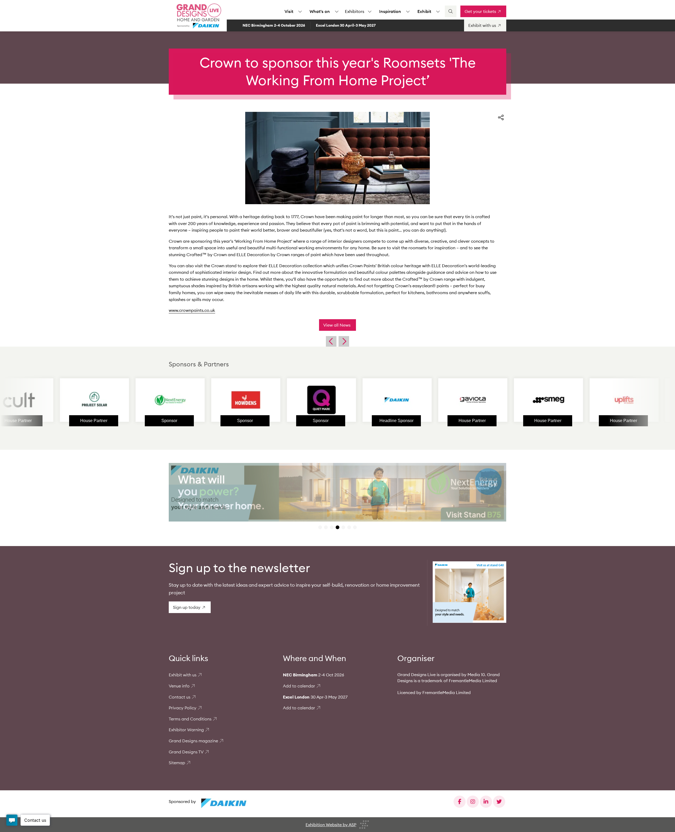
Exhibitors (354, 11)
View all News (336, 325)
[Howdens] (202, 400)
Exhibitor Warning (186, 729)
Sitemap (177, 762)
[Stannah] (581, 400)
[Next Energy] (127, 400)
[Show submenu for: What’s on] (337, 11)
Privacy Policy (182, 707)
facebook (460, 802)
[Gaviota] (429, 400)
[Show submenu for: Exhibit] (438, 11)
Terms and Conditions (190, 718)
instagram (473, 802)
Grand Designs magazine (193, 740)
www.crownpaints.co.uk (192, 310)
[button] (320, 527)
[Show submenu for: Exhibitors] (370, 11)
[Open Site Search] (450, 11)
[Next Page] (344, 341)
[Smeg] (505, 400)
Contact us (179, 697)
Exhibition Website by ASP (331, 824)
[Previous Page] (331, 341)
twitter (499, 802)
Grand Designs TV (186, 751)
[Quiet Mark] (278, 400)
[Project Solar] (51, 400)
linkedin (486, 802)
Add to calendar (299, 685)
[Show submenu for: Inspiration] (408, 11)
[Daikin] (354, 400)
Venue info (179, 685)
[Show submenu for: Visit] (300, 11)
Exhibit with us (182, 674)
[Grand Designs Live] (198, 15)
